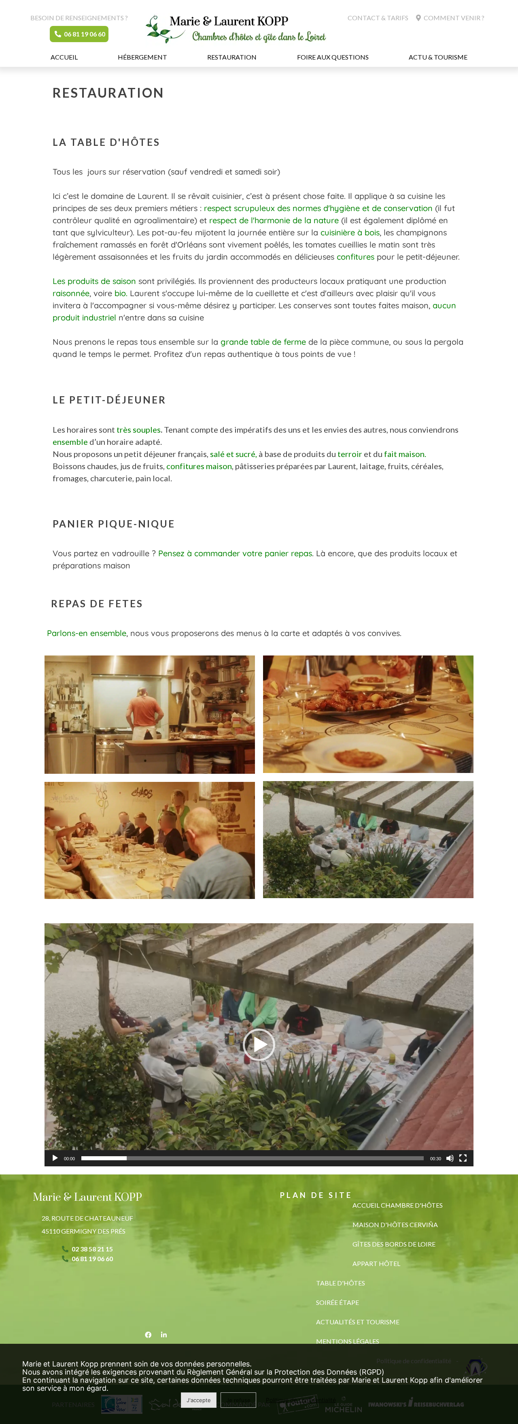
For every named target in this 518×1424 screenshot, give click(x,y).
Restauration (232, 57)
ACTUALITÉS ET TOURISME (357, 1322)
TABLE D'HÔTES (340, 1283)
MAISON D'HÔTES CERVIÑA (395, 1224)
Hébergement (142, 57)
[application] (259, 1044)
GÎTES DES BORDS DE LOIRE (393, 1244)
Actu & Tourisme (438, 57)
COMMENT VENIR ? (453, 17)
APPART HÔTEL (376, 1263)
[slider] (252, 1158)
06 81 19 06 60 (84, 34)
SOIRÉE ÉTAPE (337, 1302)
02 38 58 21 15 (92, 1249)
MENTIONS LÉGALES (347, 1341)
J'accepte (199, 1400)
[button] (259, 1045)
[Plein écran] (463, 1158)
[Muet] (450, 1158)
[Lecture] (55, 1158)
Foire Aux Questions (333, 57)
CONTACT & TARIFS (378, 17)
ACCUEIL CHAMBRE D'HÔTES (397, 1205)
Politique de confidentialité (301, 1399)
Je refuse (238, 1400)
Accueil (64, 57)
